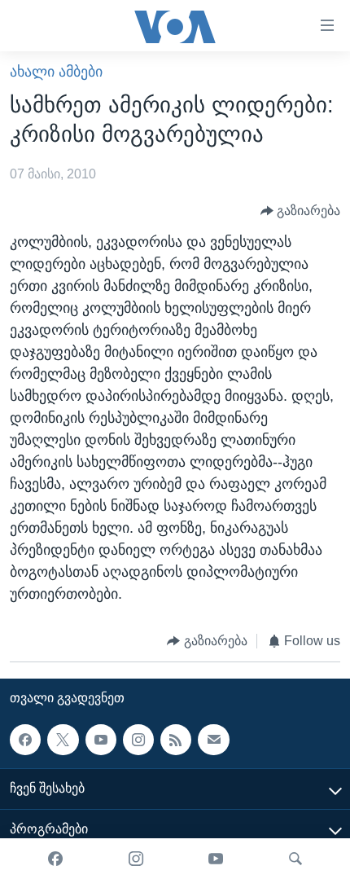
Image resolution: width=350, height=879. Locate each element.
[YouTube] (215, 858)
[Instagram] (136, 858)
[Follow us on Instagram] (138, 739)
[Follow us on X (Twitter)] (62, 739)
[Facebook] (55, 858)
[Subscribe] (213, 739)
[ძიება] (295, 858)
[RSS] (175, 739)
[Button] (300, 211)
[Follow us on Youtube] (100, 739)
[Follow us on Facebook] (25, 739)
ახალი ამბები (56, 72)
